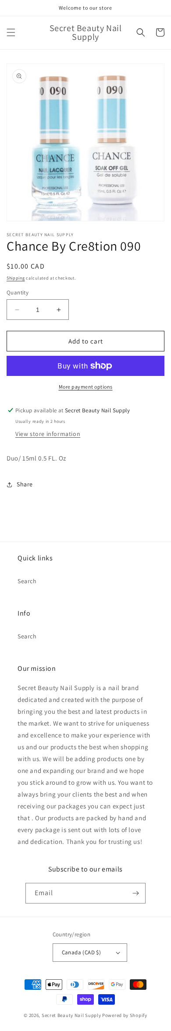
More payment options (86, 386)
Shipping (16, 278)
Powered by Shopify (124, 1015)
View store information (47, 434)
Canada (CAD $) (81, 952)
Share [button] (25, 484)
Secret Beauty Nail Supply (71, 1015)
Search (27, 581)
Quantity (17, 292)
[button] (11, 32)
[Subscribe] (135, 893)
